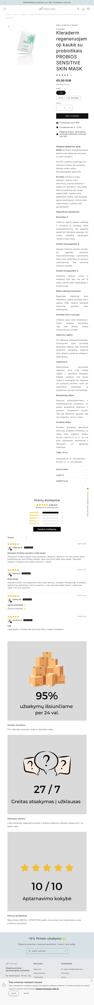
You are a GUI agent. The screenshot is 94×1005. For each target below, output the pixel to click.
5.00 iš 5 (53, 505)
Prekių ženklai (39, 973)
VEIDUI (15, 14)
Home (8, 14)
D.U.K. (63, 977)
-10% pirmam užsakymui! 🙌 (88, 504)
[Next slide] (86, 141)
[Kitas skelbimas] (89, 2)
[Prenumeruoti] (65, 951)
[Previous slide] (58, 141)
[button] (4, 8)
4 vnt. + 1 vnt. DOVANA (69, 98)
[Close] (92, 980)
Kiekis (58, 103)
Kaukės (23, 14)
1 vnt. (61, 93)
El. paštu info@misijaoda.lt (72, 969)
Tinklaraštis (38, 977)
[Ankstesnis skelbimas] (4, 2)
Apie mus (37, 969)
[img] (13, 544)
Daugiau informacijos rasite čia (47, 989)
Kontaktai (65, 973)
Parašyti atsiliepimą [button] (47, 529)
